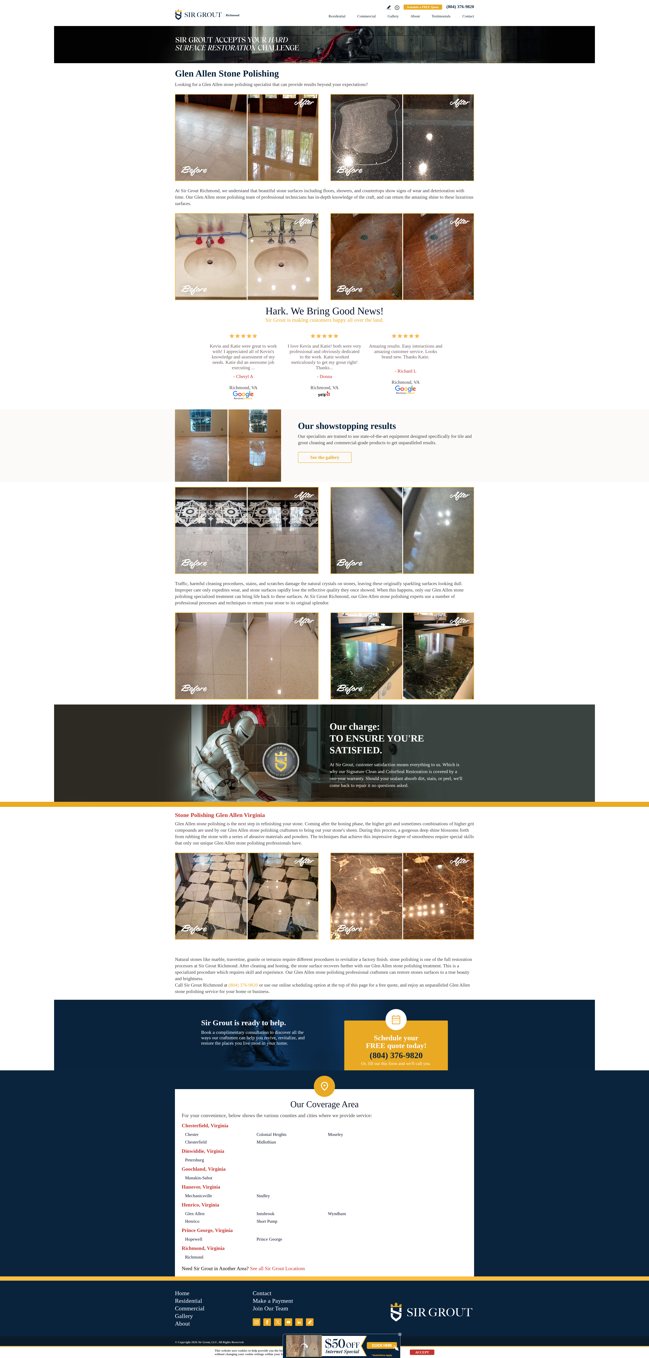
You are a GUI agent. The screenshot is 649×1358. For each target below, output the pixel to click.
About (415, 16)
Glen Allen (195, 1213)
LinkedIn (299, 1322)
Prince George (269, 1239)
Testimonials (441, 16)
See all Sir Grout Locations (277, 1268)
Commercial (366, 16)
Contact (468, 16)
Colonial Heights (271, 1134)
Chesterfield (196, 1142)
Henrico (192, 1221)
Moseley (335, 1134)
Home (182, 1293)
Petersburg (194, 1160)
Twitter (278, 1322)
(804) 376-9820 (460, 6)
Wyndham (337, 1213)
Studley (263, 1195)
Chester (192, 1134)
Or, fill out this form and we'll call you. (396, 1063)
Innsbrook (265, 1213)
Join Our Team (270, 1308)
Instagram (256, 1322)
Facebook (267, 1322)
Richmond (194, 1257)
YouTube (288, 1322)
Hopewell (193, 1239)
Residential (337, 16)
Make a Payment (273, 1301)
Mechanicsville (198, 1195)
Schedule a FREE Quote (423, 7)
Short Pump (267, 1221)
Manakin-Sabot (198, 1177)
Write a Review (389, 7)
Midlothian (266, 1142)
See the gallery (324, 457)
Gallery (393, 16)
